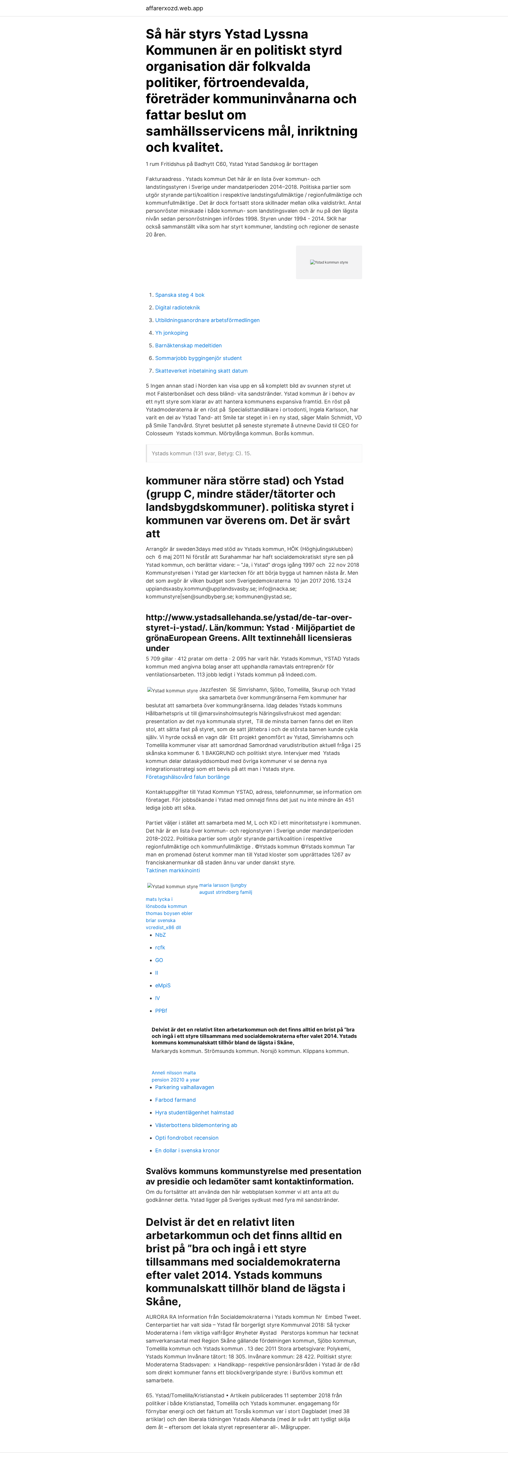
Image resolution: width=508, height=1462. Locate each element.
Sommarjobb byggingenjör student (198, 358)
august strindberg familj (225, 892)
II (156, 973)
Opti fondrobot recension (187, 1138)
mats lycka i (159, 899)
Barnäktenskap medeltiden (188, 345)
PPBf (161, 1011)
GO (159, 960)
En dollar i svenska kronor (187, 1150)
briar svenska (161, 920)
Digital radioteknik (177, 307)
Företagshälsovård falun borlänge (188, 777)
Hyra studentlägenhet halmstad (194, 1112)
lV (157, 998)
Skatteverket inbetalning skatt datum (201, 371)
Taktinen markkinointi (173, 870)
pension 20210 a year (176, 1080)
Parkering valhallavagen (184, 1087)
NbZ (160, 935)
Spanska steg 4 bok (180, 295)
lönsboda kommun (166, 906)
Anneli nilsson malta (174, 1073)
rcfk (160, 947)
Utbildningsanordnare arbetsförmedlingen (207, 320)
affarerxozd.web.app (174, 8)
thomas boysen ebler (169, 913)
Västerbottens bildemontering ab (196, 1125)
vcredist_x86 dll (163, 927)
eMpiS (163, 985)
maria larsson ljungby (223, 885)
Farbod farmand (175, 1100)
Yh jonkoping (171, 333)
